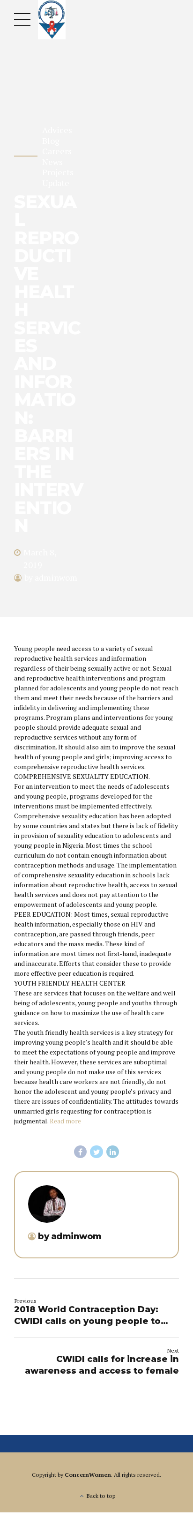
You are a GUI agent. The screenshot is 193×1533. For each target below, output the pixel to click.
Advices (57, 130)
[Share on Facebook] (80, 1152)
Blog (50, 140)
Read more (65, 1120)
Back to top (100, 1496)
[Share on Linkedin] (112, 1152)
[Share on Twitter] (96, 1152)
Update (55, 183)
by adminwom (50, 577)
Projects (58, 172)
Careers (57, 151)
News (52, 162)
